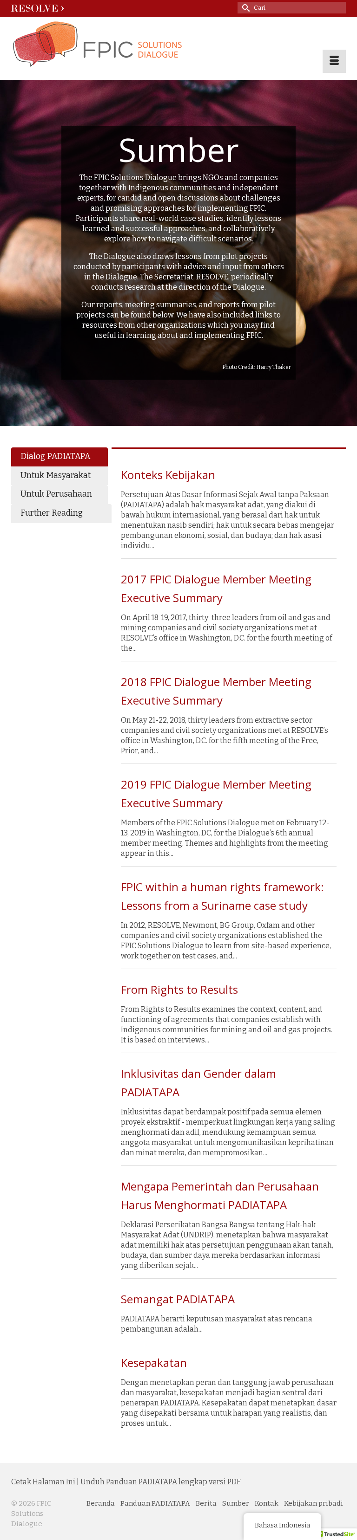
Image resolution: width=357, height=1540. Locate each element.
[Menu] (334, 61)
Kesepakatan (154, 1362)
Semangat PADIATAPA (178, 1299)
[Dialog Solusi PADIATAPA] (178, 45)
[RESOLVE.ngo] (34, 8)
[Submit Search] (244, 7)
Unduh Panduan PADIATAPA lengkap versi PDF (160, 1481)
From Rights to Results (179, 989)
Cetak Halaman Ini (43, 1481)
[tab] (59, 456)
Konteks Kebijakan (168, 474)
